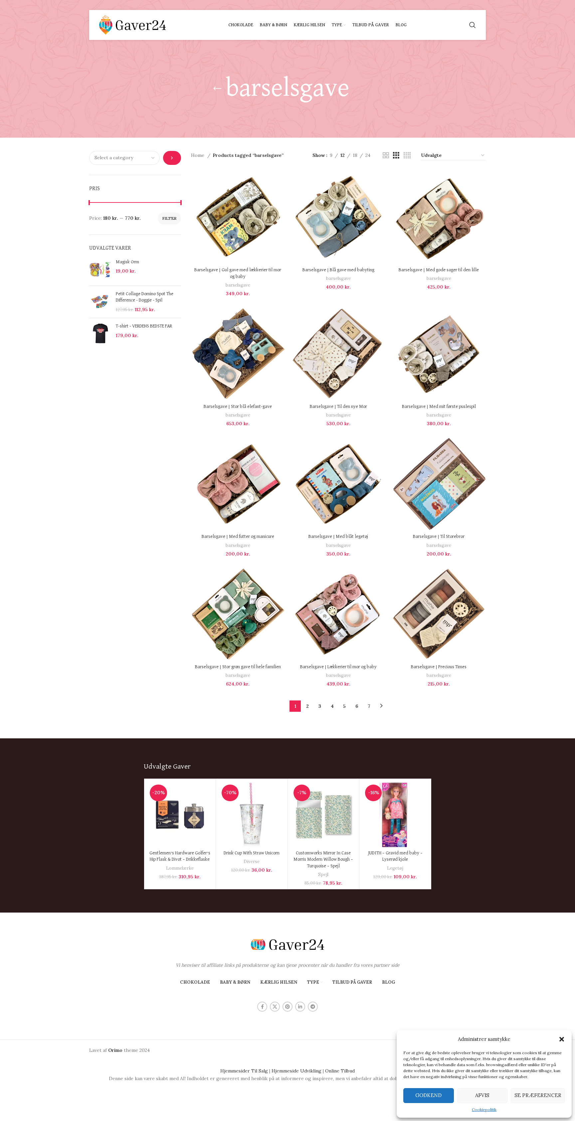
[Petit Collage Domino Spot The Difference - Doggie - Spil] (100, 302)
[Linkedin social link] (300, 1007)
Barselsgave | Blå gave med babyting (338, 270)
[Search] (472, 25)
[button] (561, 1039)
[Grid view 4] (407, 155)
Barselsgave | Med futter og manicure (238, 536)
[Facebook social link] (262, 1007)
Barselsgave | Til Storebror (439, 536)
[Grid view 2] (386, 155)
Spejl (323, 874)
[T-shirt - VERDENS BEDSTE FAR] (100, 334)
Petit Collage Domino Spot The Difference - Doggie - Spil (144, 297)
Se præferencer (537, 1095)
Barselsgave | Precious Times (439, 667)
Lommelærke (180, 868)
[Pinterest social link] (287, 1007)
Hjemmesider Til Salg (244, 1071)
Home (198, 155)
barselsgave (238, 285)
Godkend (428, 1095)
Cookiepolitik (484, 1109)
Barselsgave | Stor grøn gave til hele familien (238, 667)
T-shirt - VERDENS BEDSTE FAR (144, 326)
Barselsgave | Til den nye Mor (338, 406)
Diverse (252, 861)
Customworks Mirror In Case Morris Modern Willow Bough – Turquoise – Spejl (323, 859)
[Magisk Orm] (100, 270)
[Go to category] (172, 158)
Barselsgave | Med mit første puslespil (439, 406)
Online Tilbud (340, 1071)
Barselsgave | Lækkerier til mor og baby (338, 667)
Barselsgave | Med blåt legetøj (338, 536)
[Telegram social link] (313, 1007)
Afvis (482, 1095)
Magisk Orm (127, 262)
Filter (169, 218)
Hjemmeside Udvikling (296, 1071)
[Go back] (217, 88)
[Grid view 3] (396, 155)
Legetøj (395, 868)
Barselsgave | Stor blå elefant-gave (238, 406)
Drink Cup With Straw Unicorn (252, 853)
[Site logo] (132, 25)
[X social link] (275, 1007)
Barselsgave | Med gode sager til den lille (439, 270)
